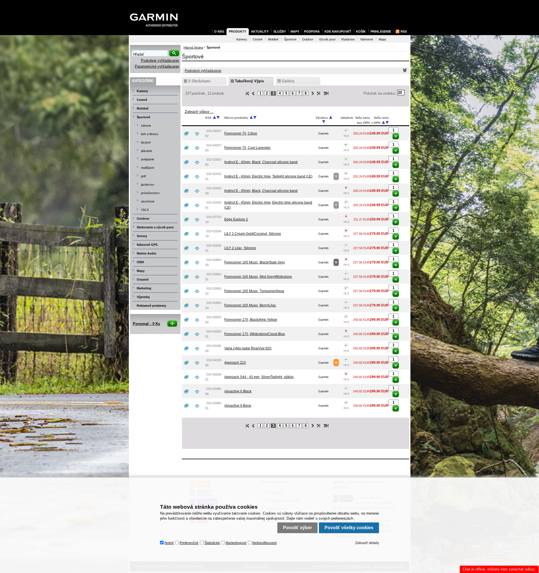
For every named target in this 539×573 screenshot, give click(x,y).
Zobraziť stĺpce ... (199, 112)
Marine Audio (146, 253)
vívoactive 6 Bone (237, 406)
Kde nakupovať (338, 31)
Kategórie (143, 81)
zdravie (146, 125)
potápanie (147, 159)
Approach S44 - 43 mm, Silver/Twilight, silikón (259, 377)
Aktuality (260, 31)
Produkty (237, 31)
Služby (279, 31)
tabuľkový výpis (249, 81)
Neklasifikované (264, 543)
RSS (404, 31)
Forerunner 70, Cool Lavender (247, 148)
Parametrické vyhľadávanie (157, 66)
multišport (147, 167)
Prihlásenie (381, 31)
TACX (145, 210)
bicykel (145, 142)
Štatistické (212, 543)
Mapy (141, 270)
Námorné (366, 39)
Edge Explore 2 (236, 219)
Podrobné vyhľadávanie (160, 60)
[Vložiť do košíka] (395, 136)
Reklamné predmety (151, 305)
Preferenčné (189, 543)
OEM (140, 262)
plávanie (146, 151)
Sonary (142, 236)
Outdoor (143, 218)
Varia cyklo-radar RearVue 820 (247, 348)
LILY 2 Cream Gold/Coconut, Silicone (252, 234)
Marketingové (236, 543)
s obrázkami (199, 81)
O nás (219, 31)
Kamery (142, 91)
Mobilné (143, 108)
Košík (361, 31)
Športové (143, 117)
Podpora (312, 31)
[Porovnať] (199, 133)
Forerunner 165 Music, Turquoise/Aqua (254, 291)
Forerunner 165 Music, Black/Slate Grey (254, 262)
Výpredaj (143, 297)
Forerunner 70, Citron (240, 133)
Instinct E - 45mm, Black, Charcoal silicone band (261, 191)
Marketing (144, 288)
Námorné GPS (147, 244)
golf (143, 176)
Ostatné (143, 279)
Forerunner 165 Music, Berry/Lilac (250, 305)
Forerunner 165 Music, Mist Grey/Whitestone (258, 277)
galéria (288, 81)
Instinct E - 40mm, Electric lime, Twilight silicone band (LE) (268, 176)
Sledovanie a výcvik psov (155, 227)
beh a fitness (149, 134)
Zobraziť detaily (367, 543)
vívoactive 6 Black (238, 391)
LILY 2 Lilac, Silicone (240, 248)
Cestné (142, 99)
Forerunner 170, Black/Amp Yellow (250, 320)
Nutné (169, 543)
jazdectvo (147, 184)
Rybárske (348, 39)
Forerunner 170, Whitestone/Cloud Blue (254, 334)
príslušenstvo (150, 193)
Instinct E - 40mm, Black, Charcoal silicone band (261, 162)
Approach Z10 (235, 363)
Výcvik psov (327, 39)
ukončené (147, 201)
